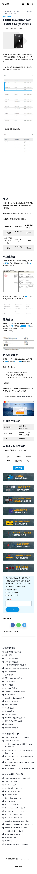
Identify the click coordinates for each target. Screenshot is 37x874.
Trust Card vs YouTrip (13, 741)
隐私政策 (18, 866)
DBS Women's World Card (15, 808)
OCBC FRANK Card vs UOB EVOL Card (19, 768)
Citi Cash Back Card (12, 791)
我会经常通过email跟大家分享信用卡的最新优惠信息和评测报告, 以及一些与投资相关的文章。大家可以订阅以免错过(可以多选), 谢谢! (18, 582)
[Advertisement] (18, 175)
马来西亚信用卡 (7, 16)
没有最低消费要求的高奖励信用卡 (17, 668)
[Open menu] (23, 3)
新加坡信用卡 (12, 590)
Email (8, 600)
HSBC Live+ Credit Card (14, 811)
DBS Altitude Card (12, 805)
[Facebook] (28, 4)
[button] (13, 625)
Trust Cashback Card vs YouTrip (17, 737)
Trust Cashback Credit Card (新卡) (18, 778)
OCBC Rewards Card (13, 834)
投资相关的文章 (12, 595)
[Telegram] (32, 4)
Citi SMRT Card (11, 795)
